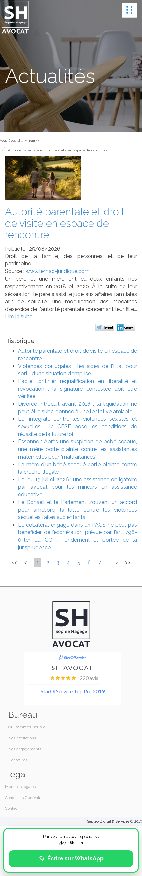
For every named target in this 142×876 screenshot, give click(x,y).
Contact (11, 808)
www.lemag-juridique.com (57, 271)
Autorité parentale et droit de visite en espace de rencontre (58, 150)
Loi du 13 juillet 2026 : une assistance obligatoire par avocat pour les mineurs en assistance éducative (77, 487)
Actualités (30, 141)
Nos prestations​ (22, 738)
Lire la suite (18, 316)
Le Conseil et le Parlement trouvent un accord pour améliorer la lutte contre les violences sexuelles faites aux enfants (77, 510)
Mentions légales (20, 786)
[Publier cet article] (105, 328)
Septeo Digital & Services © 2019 (114, 821)
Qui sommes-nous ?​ (26, 727)
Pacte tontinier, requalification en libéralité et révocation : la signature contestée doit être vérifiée (77, 388)
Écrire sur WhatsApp (75, 858)
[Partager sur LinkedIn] (127, 328)
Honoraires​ (17, 760)
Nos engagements (24, 749)
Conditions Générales (24, 797)
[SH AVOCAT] (15, 17)
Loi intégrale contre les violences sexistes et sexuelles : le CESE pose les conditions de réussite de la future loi (77, 426)
